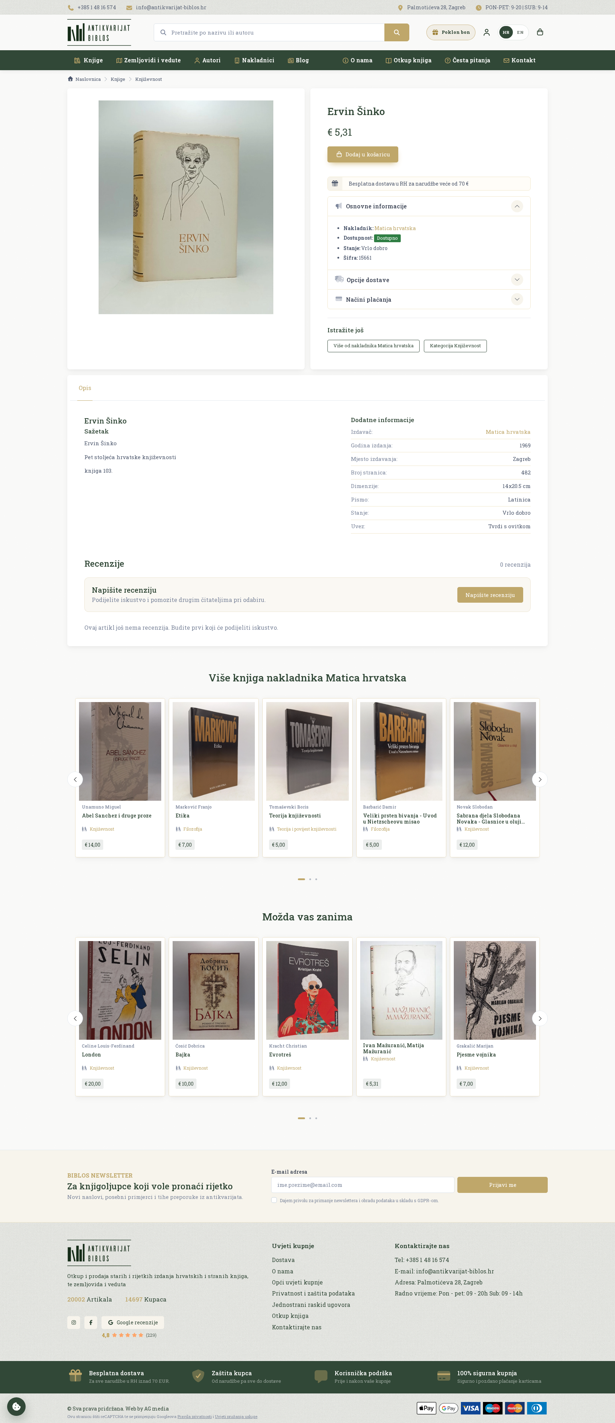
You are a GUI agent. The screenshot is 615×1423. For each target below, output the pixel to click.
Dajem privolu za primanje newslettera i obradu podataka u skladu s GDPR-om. (359, 1200)
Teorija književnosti (295, 815)
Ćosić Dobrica (190, 1046)
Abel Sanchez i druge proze (117, 815)
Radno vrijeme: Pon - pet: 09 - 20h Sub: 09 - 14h (459, 1293)
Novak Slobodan (475, 807)
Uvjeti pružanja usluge (236, 1416)
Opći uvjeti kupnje (297, 1282)
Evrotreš (280, 1054)
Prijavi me (502, 1184)
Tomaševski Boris (289, 807)
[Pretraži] (396, 32)
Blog (302, 60)
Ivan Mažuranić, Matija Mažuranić (393, 1048)
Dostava (283, 1259)
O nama (361, 60)
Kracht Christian (288, 1046)
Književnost (148, 79)
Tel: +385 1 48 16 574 (422, 1259)
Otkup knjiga (412, 60)
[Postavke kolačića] (16, 1406)
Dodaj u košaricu (367, 154)
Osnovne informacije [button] (376, 206)
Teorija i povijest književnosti (306, 829)
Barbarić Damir (379, 807)
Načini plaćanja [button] (368, 299)
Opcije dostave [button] (368, 280)
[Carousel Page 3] (316, 879)
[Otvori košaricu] (540, 32)
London (91, 1054)
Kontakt (523, 60)
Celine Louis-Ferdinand (108, 1046)
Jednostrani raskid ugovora (311, 1304)
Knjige (92, 60)
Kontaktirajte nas (296, 1327)
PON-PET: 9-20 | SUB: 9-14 (516, 7)
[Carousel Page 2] (310, 879)
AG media (156, 1408)
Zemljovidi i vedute (152, 60)
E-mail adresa (289, 1171)
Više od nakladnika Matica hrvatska (373, 345)
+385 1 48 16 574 (96, 7)
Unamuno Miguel (101, 807)
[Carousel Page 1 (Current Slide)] (301, 879)
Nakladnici (258, 60)
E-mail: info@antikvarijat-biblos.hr (444, 1271)
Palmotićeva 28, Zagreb (436, 7)
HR (506, 32)
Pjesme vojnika (476, 1054)
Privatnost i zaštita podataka (313, 1293)
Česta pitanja (471, 60)
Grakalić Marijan (475, 1046)
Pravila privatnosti (195, 1416)
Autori (211, 60)
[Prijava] (486, 32)
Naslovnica (88, 79)
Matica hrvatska (395, 228)
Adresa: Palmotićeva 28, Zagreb (439, 1282)
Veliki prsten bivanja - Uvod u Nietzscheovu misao (400, 818)
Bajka (182, 1054)
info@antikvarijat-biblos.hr (170, 7)
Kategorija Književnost (455, 345)
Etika (182, 815)
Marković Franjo (193, 807)
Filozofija (192, 829)
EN (520, 32)
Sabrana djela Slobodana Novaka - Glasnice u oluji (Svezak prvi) (489, 821)
